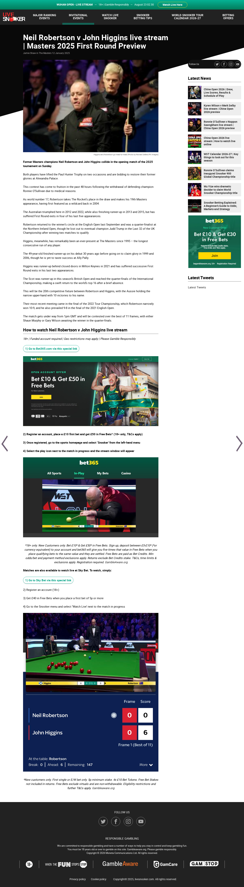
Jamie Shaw (29, 52)
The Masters (45, 52)
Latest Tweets (197, 287)
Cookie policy (98, 879)
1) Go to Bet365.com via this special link (51, 348)
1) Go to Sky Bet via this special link (48, 580)
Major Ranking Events (44, 16)
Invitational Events (78, 16)
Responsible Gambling (122, 838)
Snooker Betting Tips (143, 16)
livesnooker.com (144, 879)
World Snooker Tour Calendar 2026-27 (187, 16)
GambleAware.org (116, 562)
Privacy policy (78, 879)
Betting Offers (228, 16)
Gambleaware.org (103, 788)
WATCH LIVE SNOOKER (110, 16)
